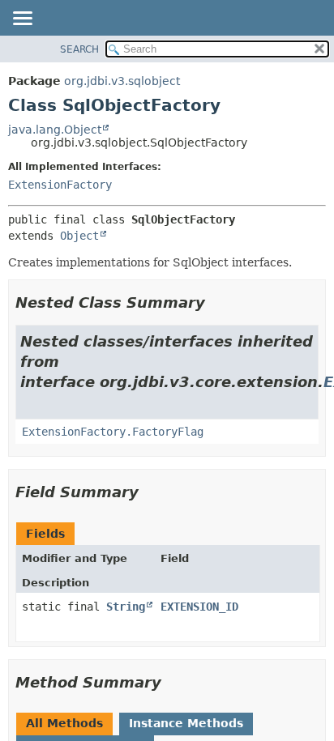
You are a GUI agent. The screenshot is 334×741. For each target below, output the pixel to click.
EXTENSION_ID (199, 606)
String (125, 606)
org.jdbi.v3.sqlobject (122, 81)
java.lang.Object (54, 129)
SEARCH (79, 49)
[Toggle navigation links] (22, 19)
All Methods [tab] (64, 723)
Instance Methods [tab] (186, 723)
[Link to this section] (216, 302)
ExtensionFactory (60, 184)
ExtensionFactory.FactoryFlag (112, 431)
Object (79, 235)
